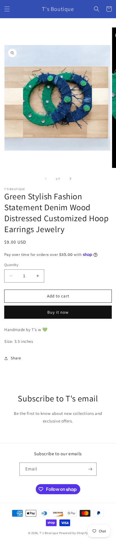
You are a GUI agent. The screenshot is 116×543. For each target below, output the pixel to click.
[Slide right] (70, 178)
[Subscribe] (90, 469)
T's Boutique (48, 533)
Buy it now (58, 312)
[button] (7, 9)
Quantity (11, 264)
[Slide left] (45, 178)
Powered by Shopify (73, 533)
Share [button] (16, 358)
